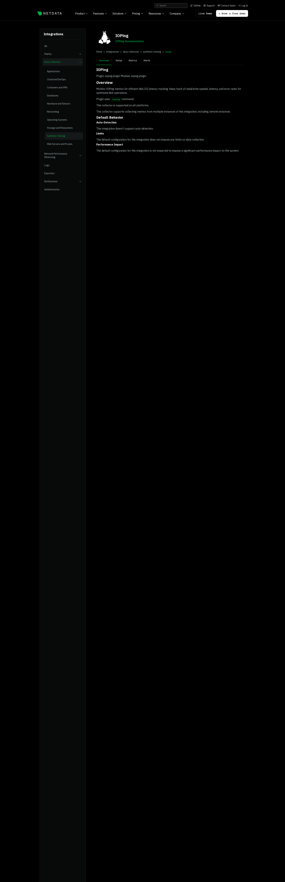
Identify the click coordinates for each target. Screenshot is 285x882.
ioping (168, 51)
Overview (104, 60)
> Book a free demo (232, 13)
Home (99, 51)
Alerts (146, 60)
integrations (112, 51)
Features (98, 13)
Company (175, 13)
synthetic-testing (152, 51)
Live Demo (205, 13)
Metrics (133, 60)
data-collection (131, 51)
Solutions (118, 13)
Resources (155, 13)
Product (80, 13)
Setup (119, 60)
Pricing (136, 13)
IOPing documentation (129, 41)
